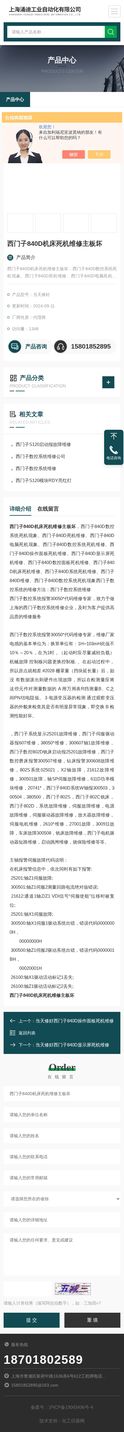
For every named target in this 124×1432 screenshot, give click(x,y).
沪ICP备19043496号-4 (71, 1407)
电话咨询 (114, 458)
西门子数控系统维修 (36, 468)
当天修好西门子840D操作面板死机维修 (75, 1020)
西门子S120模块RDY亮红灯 (44, 480)
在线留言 (48, 509)
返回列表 (27, 1032)
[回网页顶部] (114, 436)
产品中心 (15, 99)
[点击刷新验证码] (73, 1289)
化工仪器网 (73, 1420)
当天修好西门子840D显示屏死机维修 (72, 1044)
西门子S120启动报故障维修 (43, 444)
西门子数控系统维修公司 (40, 456)
